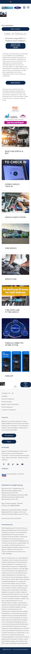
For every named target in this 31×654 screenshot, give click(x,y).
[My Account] (24, 7)
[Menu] (28, 7)
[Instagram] (8, 464)
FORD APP (9, 376)
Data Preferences (7, 407)
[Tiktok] (13, 464)
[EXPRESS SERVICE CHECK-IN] (15, 170)
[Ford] (17, 7)
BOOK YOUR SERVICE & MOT (14, 152)
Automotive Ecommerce (20, 649)
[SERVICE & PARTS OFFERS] (15, 203)
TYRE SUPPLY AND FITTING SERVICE (12, 311)
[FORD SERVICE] (15, 233)
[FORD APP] (15, 361)
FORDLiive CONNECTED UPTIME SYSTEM (14, 344)
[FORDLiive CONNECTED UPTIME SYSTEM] (15, 328)
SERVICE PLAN (10, 279)
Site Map (4, 396)
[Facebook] (3, 464)
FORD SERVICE (11, 248)
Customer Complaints (9, 410)
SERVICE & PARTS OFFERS (15, 217)
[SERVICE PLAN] (15, 264)
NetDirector (7, 649)
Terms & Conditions (8, 399)
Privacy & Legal (7, 401)
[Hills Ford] (7, 7)
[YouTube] (22, 464)
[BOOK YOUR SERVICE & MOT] (15, 137)
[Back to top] (15, 387)
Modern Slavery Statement (10, 404)
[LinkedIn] (17, 464)
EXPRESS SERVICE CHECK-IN (12, 185)
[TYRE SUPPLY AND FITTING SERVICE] (15, 295)
